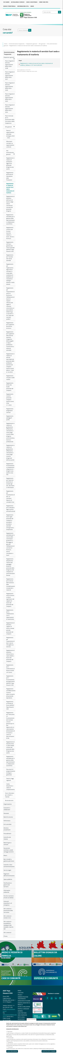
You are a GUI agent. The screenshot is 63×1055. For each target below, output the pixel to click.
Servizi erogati (7, 870)
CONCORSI (20, 993)
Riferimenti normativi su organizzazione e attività (10, 144)
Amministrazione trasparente (16, 44)
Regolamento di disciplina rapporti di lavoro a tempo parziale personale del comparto (10, 628)
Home (5, 44)
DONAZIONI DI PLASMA (24, 1001)
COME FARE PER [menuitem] (43, 2)
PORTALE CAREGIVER (23, 1009)
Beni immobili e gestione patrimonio (9, 860)
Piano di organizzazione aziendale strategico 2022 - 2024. (10, 134)
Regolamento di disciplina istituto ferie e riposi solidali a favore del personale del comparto (10, 655)
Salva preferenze (12, 1051)
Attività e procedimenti (7, 829)
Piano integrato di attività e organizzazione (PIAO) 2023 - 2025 (9, 97)
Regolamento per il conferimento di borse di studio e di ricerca (10, 668)
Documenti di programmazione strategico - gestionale (10, 772)
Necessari (10, 1031)
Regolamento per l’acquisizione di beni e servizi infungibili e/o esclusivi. (10, 642)
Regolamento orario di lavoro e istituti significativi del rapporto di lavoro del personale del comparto (10, 600)
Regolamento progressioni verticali (9, 410)
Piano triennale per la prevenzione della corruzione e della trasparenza (9, 119)
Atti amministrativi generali (10, 152)
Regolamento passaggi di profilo (9, 418)
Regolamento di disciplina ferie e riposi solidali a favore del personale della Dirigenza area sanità (10, 747)
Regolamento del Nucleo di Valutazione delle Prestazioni (9, 176)
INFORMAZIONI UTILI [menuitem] (23, 6)
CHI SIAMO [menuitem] (6, 2)
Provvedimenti (7, 833)
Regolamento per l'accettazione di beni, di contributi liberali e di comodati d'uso (10, 496)
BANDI (19, 991)
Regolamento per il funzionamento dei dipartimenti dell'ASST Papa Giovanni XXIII (10, 680)
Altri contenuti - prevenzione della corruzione (8, 910)
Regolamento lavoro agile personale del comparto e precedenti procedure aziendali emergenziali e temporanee (10, 522)
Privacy (5, 936)
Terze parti (10, 1047)
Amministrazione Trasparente (9, 53)
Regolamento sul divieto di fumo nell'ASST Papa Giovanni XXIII (10, 705)
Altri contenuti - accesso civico (8, 917)
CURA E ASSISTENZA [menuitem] (31, 2)
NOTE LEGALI (21, 1017)
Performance (7, 821)
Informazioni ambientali (7, 891)
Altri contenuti (7, 932)
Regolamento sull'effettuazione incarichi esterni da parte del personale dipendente (10, 693)
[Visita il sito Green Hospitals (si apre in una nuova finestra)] (46, 1018)
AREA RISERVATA (22, 1015)
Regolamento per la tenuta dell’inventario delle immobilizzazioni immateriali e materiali (10, 584)
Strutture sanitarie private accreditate (9, 897)
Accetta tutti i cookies (49, 1051)
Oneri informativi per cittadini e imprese (9, 795)
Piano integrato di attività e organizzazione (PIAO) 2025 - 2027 (9, 75)
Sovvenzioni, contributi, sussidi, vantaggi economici (9, 850)
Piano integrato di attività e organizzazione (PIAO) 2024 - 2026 (9, 86)
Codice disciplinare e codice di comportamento (10, 786)
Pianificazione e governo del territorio (8, 885)
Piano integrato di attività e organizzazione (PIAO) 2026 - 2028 (9, 64)
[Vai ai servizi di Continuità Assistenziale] (38, 1007)
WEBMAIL (20, 1011)
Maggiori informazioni (12, 1029)
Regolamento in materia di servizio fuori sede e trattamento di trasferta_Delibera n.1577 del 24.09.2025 (36, 64)
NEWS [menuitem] (32, 6)
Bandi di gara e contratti (7, 843)
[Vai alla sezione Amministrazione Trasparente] (39, 995)
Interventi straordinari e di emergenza (8, 903)
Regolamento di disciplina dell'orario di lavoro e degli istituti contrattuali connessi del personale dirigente (10, 203)
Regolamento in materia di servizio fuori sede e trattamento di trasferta (10, 188)
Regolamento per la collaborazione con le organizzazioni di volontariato (10, 614)
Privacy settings (31, 1019)
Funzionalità (10, 1037)
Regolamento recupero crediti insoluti (10, 377)
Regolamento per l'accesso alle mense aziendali (9, 257)
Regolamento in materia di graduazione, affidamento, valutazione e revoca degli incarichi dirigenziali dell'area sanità (10, 452)
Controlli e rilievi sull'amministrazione (9, 865)
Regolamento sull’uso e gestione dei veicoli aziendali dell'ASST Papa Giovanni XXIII (10, 246)
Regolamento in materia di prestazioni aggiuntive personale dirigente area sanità (10, 163)
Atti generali (42, 44)
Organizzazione (8, 804)
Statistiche (10, 1042)
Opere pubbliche (8, 879)
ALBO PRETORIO (22, 1013)
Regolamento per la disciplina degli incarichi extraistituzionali (10, 508)
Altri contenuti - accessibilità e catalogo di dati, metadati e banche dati (8, 925)
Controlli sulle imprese (7, 838)
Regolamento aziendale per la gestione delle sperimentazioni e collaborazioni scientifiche (10, 219)
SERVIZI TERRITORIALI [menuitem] (9, 6)
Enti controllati (7, 824)
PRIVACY (20, 995)
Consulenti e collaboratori (7, 808)
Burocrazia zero (9, 800)
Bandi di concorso (8, 817)
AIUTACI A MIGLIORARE (24, 1007)
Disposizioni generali (31, 44)
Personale (6, 813)
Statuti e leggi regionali (10, 779)
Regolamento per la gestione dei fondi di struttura (10, 325)
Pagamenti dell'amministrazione (9, 875)
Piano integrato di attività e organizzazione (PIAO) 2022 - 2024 (9, 108)
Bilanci (5, 855)
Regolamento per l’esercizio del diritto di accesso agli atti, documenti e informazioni (10, 482)
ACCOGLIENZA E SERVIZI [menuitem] (17, 2)
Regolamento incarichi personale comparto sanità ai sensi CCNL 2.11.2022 (10, 399)
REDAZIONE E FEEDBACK (21, 1020)
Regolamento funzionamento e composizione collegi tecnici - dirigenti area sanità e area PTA (10, 469)
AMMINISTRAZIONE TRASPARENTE (23, 998)
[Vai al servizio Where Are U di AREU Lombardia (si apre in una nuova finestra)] (38, 1001)
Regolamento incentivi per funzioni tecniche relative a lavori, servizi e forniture (10, 233)
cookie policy (19, 1025)
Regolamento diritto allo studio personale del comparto (9, 386)
